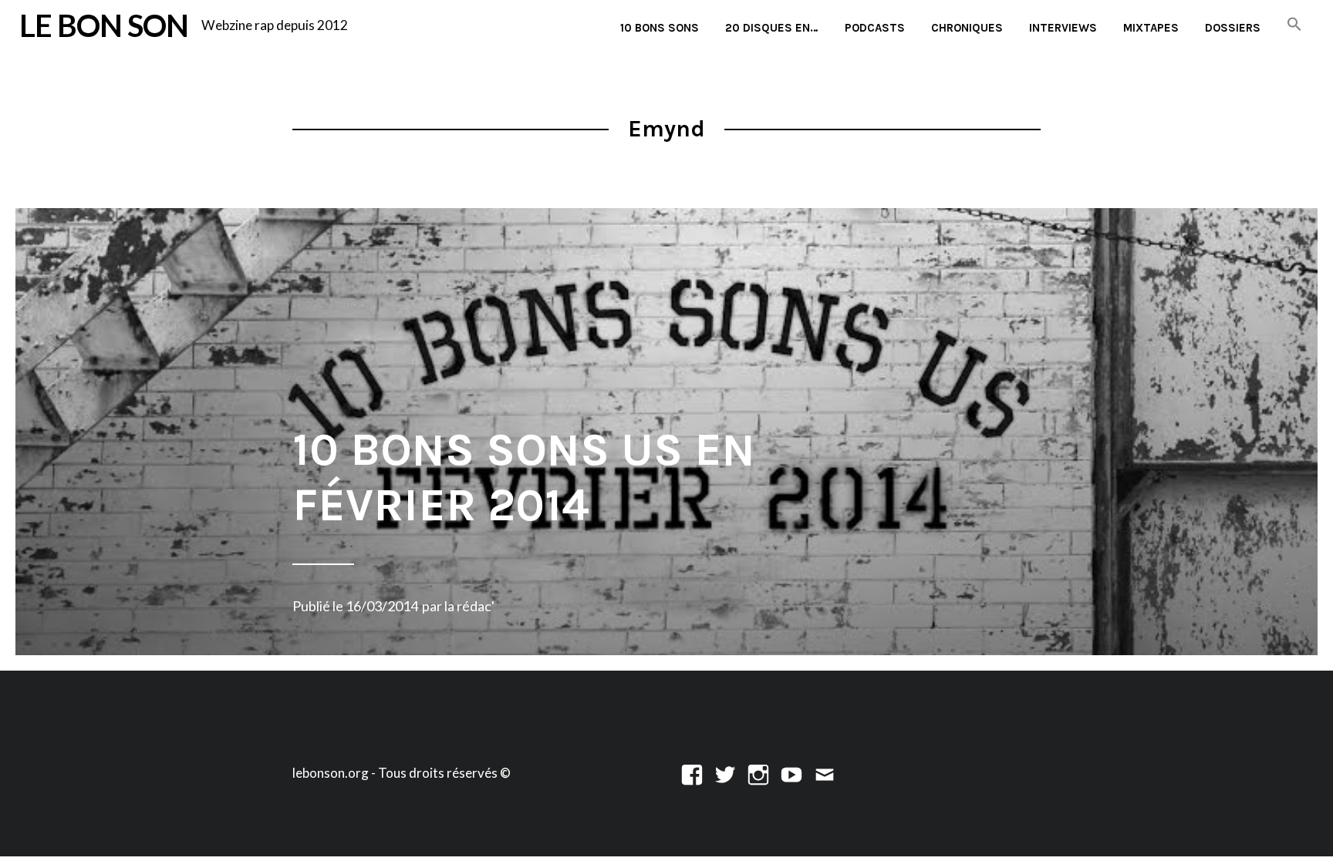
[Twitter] (725, 773)
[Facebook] (692, 773)
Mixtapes (1151, 28)
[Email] (824, 773)
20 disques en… (771, 28)
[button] (1294, 25)
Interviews (1063, 28)
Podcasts (875, 28)
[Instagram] (758, 773)
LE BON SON (103, 25)
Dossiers (1232, 28)
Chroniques (967, 28)
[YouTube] (791, 773)
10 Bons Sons (659, 28)
